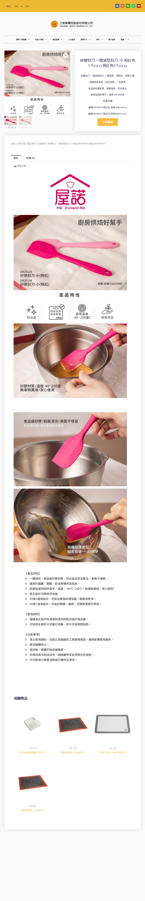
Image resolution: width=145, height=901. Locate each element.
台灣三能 (21, 143)
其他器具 (42, 143)
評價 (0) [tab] (30, 158)
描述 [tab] (15, 158)
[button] (65, 55)
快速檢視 (32, 742)
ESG (98, 39)
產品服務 (56, 39)
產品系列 (31, 143)
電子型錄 (111, 39)
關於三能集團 (21, 39)
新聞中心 (84, 39)
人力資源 (71, 39)
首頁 (13, 143)
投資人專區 (39, 39)
